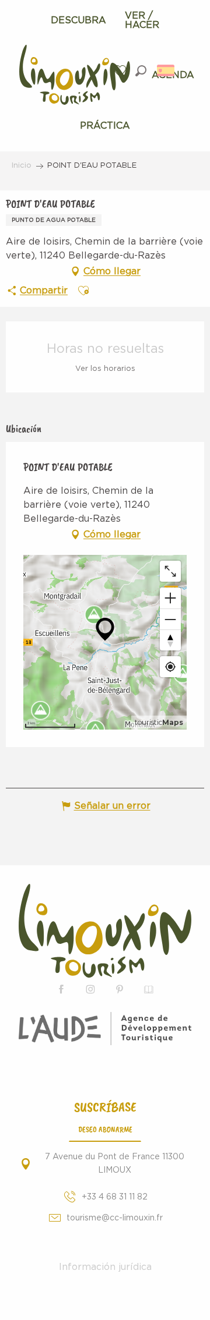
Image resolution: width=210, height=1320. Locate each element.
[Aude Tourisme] (105, 1035)
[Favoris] (121, 71)
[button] (141, 71)
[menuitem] (78, 20)
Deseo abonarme (105, 1129)
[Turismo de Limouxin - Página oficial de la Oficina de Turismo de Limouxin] (105, 931)
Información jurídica (105, 1267)
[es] (166, 70)
